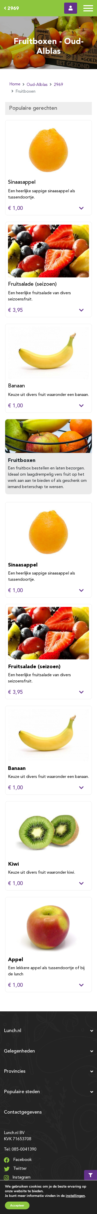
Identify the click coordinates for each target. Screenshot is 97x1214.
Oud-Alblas (37, 85)
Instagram (21, 1177)
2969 (12, 8)
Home (14, 84)
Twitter (19, 1169)
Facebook (22, 1160)
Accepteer (17, 1205)
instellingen (75, 1195)
